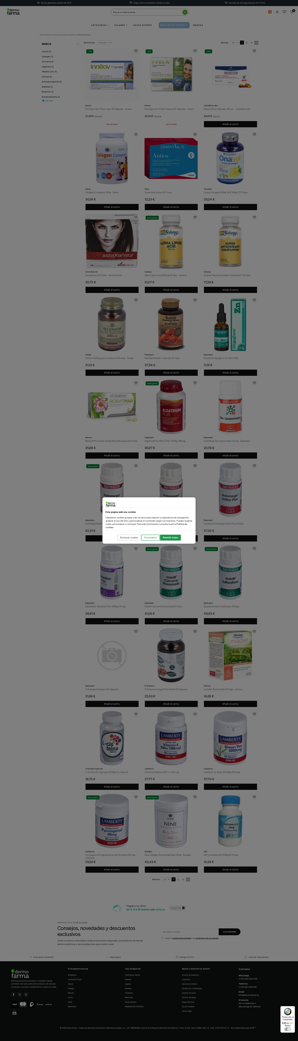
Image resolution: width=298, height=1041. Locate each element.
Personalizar (150, 537)
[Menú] (293, 1008)
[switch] (288, 1029)
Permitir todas (170, 537)
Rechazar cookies (129, 537)
